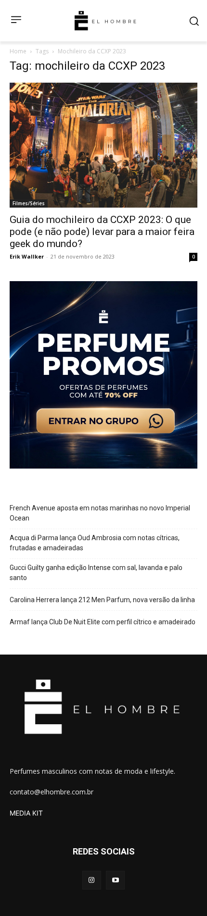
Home (18, 51)
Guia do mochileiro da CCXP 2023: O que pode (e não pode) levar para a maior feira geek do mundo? (102, 231)
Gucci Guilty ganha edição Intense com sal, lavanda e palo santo (96, 573)
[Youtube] (115, 880)
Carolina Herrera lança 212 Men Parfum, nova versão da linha (102, 600)
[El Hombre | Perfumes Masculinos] (105, 20)
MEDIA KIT (26, 813)
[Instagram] (91, 880)
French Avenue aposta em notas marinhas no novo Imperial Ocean (100, 513)
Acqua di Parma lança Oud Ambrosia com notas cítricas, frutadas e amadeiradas (95, 543)
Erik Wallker (27, 256)
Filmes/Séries (29, 203)
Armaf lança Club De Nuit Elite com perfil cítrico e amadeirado (102, 622)
